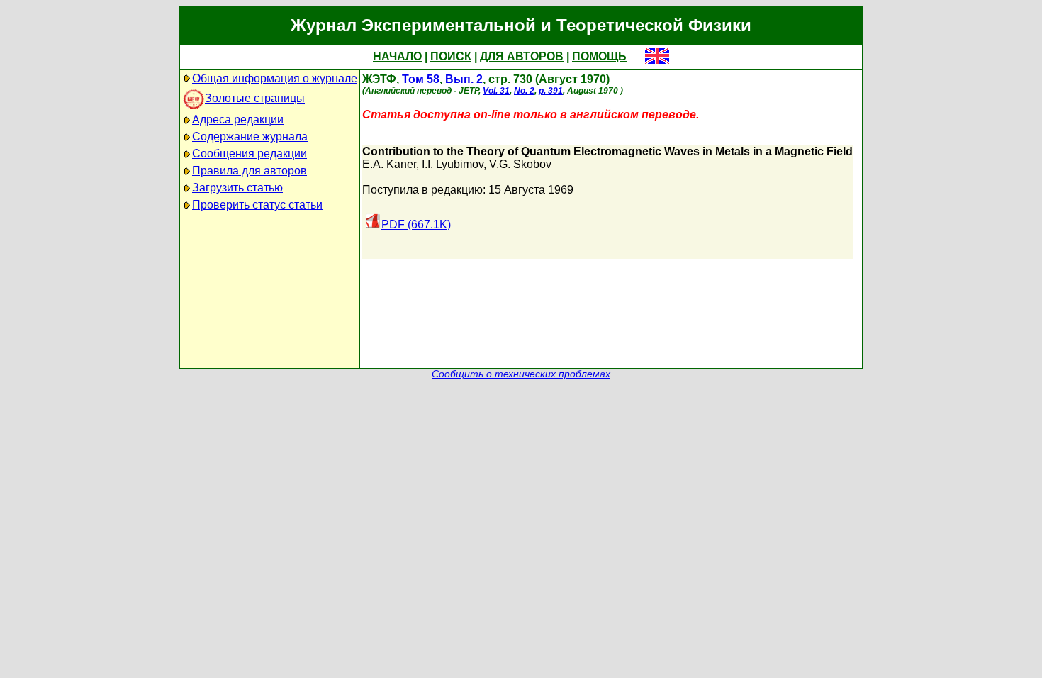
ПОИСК (450, 56)
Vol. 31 (496, 91)
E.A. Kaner (389, 164)
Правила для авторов (249, 171)
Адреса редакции (238, 119)
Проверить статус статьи (257, 205)
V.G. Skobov (520, 164)
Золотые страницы (255, 98)
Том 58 (420, 79)
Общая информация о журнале (274, 78)
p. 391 (551, 91)
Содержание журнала (250, 136)
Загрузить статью (237, 188)
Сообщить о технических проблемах (521, 374)
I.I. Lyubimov (452, 164)
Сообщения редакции (249, 154)
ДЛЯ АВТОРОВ (522, 56)
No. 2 (524, 91)
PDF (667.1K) (416, 224)
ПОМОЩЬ (599, 56)
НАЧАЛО (397, 56)
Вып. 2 (464, 79)
